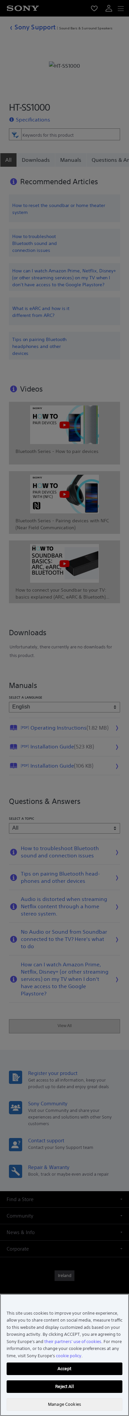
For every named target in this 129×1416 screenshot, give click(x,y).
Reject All (64, 1386)
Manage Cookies (64, 1404)
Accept (64, 1368)
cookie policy (68, 1356)
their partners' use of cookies (72, 1341)
